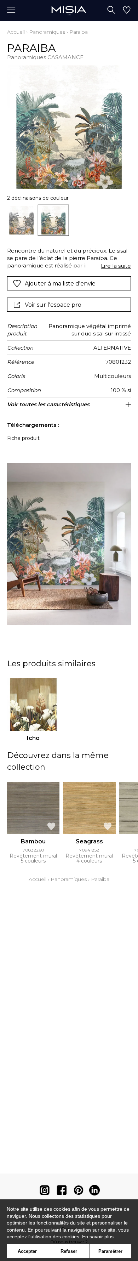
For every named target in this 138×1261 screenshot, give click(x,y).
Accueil (16, 32)
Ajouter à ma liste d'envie (60, 283)
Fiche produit (23, 438)
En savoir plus (98, 1236)
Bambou (33, 841)
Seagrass (89, 841)
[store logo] (68, 10)
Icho (33, 738)
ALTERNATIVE (112, 347)
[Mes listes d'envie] (126, 11)
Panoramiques (47, 32)
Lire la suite (116, 265)
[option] (21, 220)
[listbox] (69, 220)
